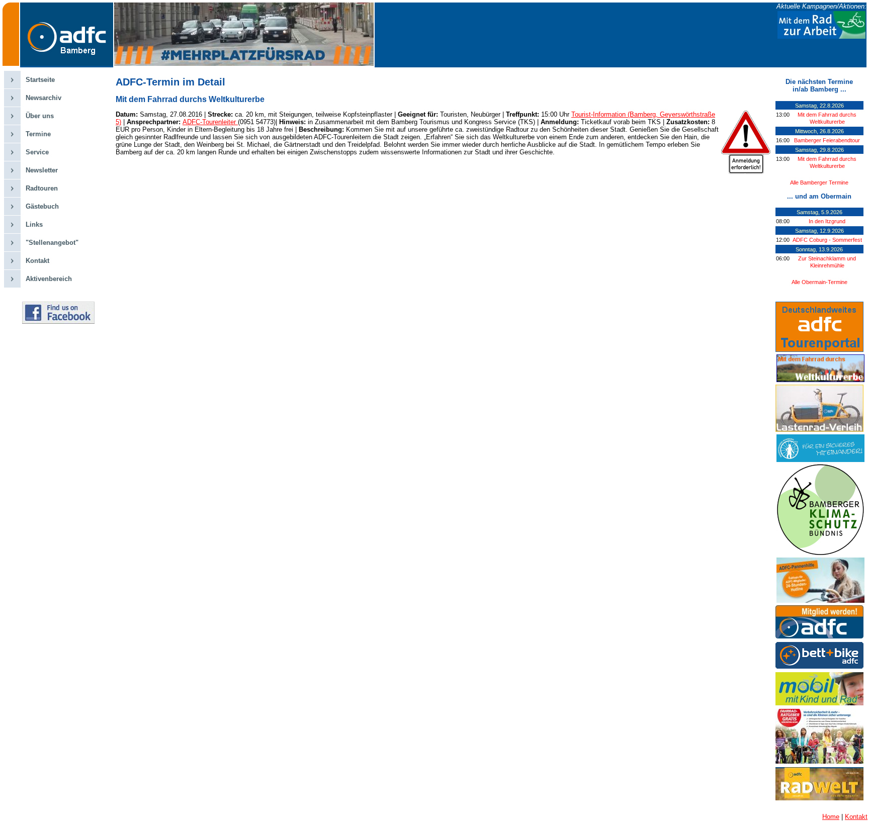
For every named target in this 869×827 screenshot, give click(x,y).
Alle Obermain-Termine (819, 282)
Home (830, 816)
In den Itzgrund (827, 221)
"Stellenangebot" (52, 242)
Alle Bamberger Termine (819, 182)
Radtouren (42, 188)
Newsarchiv (43, 98)
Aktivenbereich (49, 279)
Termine (38, 134)
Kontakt (37, 260)
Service (37, 152)
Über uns (40, 116)
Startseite (40, 79)
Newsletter (42, 170)
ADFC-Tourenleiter (210, 122)
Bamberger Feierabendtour (827, 140)
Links (34, 224)
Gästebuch (42, 206)
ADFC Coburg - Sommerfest (827, 240)
